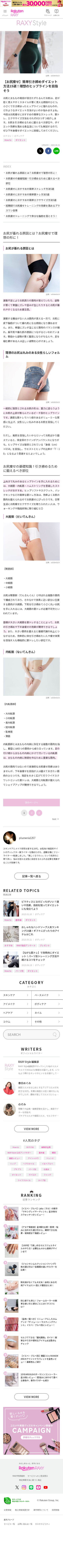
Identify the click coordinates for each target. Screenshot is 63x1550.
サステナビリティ (42, 1524)
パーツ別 (19, 970)
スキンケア (9, 995)
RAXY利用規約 (19, 1476)
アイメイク (9, 1004)
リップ (13, 1163)
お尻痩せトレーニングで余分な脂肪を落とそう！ (31, 216)
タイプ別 (42, 1180)
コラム (6, 1021)
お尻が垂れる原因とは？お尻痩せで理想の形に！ (31, 173)
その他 (38, 1021)
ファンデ (47, 1174)
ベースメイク (42, 995)
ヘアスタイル (28, 1163)
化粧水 (46, 1169)
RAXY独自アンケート (26, 945)
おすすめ (9, 945)
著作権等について (40, 1510)
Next (55, 818)
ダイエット (20, 139)
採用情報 (55, 1510)
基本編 (18, 919)
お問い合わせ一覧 (25, 1524)
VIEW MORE (31, 1129)
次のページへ (31, 802)
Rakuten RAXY (18, 13)
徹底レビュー (14, 1158)
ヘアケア (8, 1012)
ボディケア (19, 135)
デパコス (32, 1174)
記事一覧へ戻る (31, 876)
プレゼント (45, 945)
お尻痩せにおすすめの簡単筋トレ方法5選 (27, 194)
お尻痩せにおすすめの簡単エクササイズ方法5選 (31, 200)
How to (8, 139)
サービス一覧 (9, 1524)
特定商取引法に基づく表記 (30, 1480)
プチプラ (17, 1169)
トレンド (50, 1158)
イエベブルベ (47, 1163)
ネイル (38, 1012)
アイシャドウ (33, 1158)
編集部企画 (46, 1147)
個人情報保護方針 (22, 1510)
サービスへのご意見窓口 (38, 1476)
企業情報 (7, 1510)
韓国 (54, 1152)
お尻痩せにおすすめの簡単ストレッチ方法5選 (30, 188)
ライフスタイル (24, 1180)
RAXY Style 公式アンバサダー (19, 1152)
